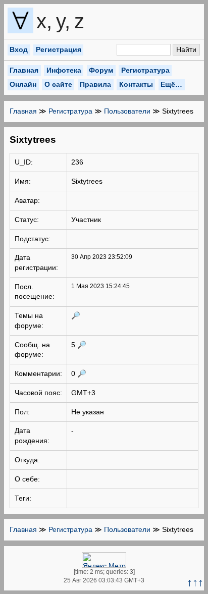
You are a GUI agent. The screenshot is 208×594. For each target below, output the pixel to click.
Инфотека (63, 70)
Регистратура (145, 70)
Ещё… (171, 84)
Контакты (136, 84)
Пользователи (127, 111)
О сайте (58, 84)
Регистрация (58, 49)
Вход (19, 49)
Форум (101, 70)
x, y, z (49, 21)
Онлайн (23, 84)
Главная (24, 70)
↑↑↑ (195, 582)
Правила (95, 84)
